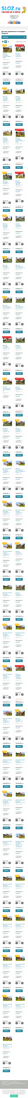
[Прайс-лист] (8, 41)
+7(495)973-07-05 (14, 15)
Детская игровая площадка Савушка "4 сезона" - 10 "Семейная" (20, 844)
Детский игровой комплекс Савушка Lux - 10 (20, 801)
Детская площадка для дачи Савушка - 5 (20, 266)
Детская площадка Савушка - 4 (6, 266)
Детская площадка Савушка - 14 (19, 388)
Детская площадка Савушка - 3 (19, 225)
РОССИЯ (5, 64)
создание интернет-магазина (16, 1083)
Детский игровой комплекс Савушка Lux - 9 (7, 965)
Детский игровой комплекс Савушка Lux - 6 (7, 843)
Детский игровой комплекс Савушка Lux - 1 (20, 634)
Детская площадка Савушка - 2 (6, 182)
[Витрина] (5, 41)
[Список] (2, 41)
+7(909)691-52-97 (14, 17)
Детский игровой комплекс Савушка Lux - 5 (20, 925)
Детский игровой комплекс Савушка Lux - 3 (7, 761)
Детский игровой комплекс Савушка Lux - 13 (7, 1005)
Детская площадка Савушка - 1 (19, 55)
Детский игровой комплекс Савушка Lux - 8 (7, 885)
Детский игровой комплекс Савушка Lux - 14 (20, 1005)
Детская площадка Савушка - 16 (19, 553)
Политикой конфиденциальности (17, 1093)
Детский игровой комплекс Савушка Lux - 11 (20, 965)
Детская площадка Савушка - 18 (19, 720)
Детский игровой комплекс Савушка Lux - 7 (20, 885)
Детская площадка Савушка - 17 (19, 594)
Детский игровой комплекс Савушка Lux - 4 (20, 761)
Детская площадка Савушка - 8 (19, 430)
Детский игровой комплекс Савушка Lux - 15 (7, 1045)
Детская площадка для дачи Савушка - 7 (20, 307)
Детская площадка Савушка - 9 (19, 347)
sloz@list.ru (14, 18)
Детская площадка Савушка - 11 (6, 430)
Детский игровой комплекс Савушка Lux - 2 (7, 594)
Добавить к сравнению (6, 68)
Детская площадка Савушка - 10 (6, 347)
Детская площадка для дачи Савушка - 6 (7, 307)
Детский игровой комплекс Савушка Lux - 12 (7, 925)
